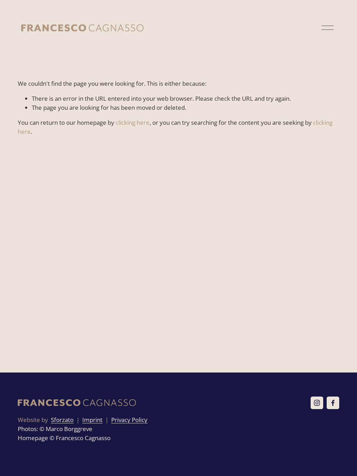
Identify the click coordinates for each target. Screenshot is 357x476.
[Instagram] (317, 403)
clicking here (133, 122)
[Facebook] (333, 403)
